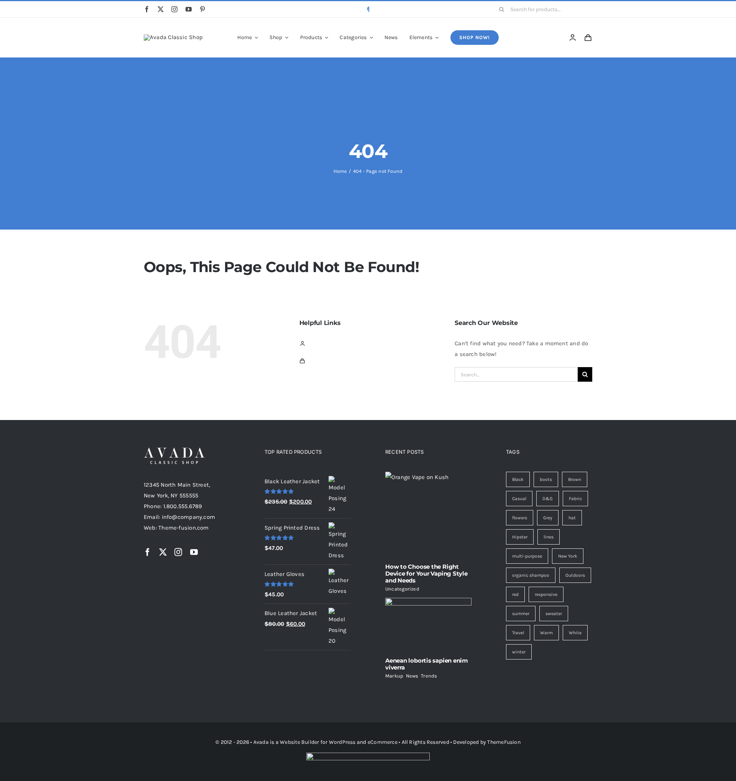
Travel (518, 632)
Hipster (519, 537)
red (515, 594)
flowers (519, 517)
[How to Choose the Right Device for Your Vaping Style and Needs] (428, 515)
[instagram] (174, 9)
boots (546, 479)
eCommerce (383, 742)
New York (567, 556)
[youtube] (189, 9)
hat (572, 517)
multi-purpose (527, 556)
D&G (547, 498)
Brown (574, 479)
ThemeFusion (503, 742)
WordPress (342, 742)
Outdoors (575, 575)
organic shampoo (530, 575)
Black (518, 479)
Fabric (575, 498)
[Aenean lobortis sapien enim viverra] (428, 625)
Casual (519, 498)
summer (520, 613)
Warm (546, 632)
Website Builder (299, 742)
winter (519, 652)
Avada (261, 742)
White (575, 632)
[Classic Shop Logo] (173, 37)
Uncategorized (402, 589)
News (412, 676)
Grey (547, 517)
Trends (429, 676)
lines (549, 537)
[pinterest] (202, 9)
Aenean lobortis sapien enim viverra (426, 664)
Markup (394, 676)
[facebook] (147, 9)
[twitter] (161, 9)
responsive (546, 594)
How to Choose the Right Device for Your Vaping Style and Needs (426, 573)
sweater (553, 613)
